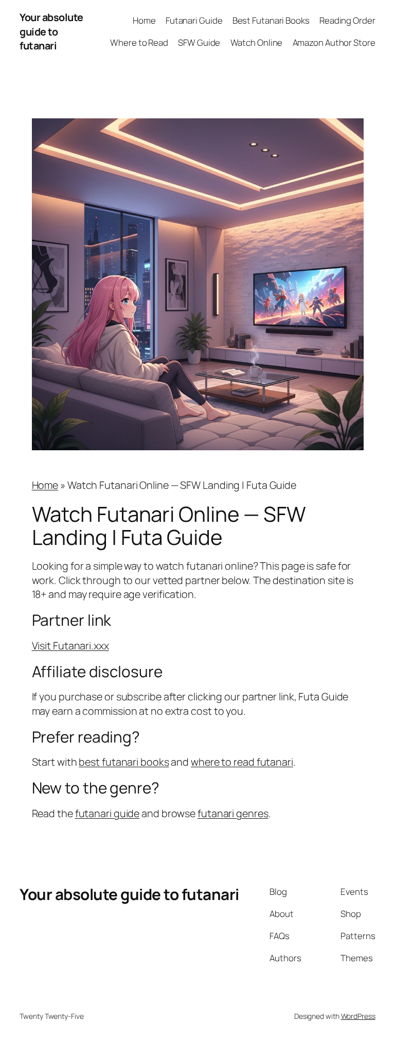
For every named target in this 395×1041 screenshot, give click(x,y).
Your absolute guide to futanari (51, 31)
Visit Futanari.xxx (70, 645)
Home (45, 485)
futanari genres (233, 813)
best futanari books (124, 762)
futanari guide (107, 813)
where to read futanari (242, 762)
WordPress (358, 1016)
